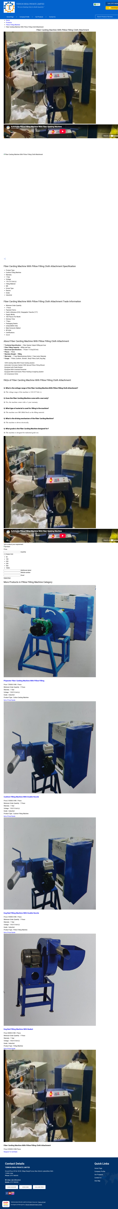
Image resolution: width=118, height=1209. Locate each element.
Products (9, 22)
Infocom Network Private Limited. (33, 1204)
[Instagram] (12, 1194)
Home (8, 20)
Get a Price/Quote (9, 700)
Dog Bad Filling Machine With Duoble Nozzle (21, 913)
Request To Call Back (10, 1152)
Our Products (39, 17)
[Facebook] (6, 1194)
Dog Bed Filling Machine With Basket (18, 1029)
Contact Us (52, 17)
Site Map (97, 1181)
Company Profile (24, 17)
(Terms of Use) (42, 1202)
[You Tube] (9, 1194)
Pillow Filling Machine (13, 25)
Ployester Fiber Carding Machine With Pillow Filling (24, 681)
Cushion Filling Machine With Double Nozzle (21, 797)
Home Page (10, 17)
